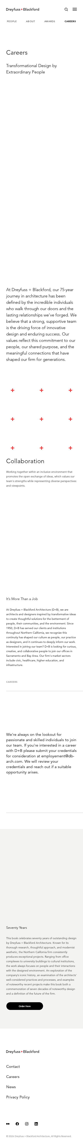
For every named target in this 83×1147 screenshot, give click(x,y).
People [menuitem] (12, 21)
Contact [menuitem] (13, 1066)
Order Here (25, 1006)
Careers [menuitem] (70, 21)
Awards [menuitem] (49, 21)
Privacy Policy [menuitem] (18, 1097)
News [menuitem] (11, 1087)
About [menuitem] (30, 21)
